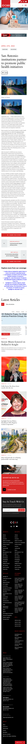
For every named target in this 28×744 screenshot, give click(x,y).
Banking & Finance (7, 589)
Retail (4, 609)
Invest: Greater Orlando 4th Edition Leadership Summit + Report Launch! (19, 580)
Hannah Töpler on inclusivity (18, 645)
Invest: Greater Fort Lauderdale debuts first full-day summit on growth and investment (8, 670)
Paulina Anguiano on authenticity (19, 641)
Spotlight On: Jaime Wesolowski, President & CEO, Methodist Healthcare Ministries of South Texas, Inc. (15, 279)
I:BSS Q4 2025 (18, 624)
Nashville (5, 554)
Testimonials (5, 728)
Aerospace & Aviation (7, 588)
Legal (4, 604)
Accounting (5, 586)
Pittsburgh (5, 561)
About (4, 724)
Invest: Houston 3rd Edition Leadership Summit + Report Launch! (19, 610)
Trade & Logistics (6, 617)
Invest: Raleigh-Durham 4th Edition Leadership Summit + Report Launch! (19, 604)
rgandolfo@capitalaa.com (8, 708)
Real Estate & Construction (5, 607)
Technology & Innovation (8, 613)
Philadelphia (5, 559)
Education (5, 591)
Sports (4, 611)
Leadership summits (7, 578)
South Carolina (6, 567)
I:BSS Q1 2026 (18, 622)
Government (5, 596)
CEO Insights (5, 584)
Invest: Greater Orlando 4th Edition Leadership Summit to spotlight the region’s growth (8, 664)
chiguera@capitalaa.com (8, 699)
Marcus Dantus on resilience (18, 648)
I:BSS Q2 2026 (18, 620)
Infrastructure (6, 600)
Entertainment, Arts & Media (7, 594)
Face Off (4, 580)
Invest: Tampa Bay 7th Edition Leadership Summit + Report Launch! (19, 592)
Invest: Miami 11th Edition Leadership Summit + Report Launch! (18, 586)
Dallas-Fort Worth (6, 540)
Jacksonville (5, 548)
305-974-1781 (6, 700)
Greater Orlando (6, 544)
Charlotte (5, 538)
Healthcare (4, 49)
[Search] (22, 5)
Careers (4, 730)
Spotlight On (5, 576)
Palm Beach (5, 557)
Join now (21, 510)
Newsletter (5, 732)
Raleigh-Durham (6, 563)
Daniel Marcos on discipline (18, 635)
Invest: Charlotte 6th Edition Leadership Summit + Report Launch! (19, 598)
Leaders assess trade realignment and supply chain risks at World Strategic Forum (8, 689)
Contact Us (5, 726)
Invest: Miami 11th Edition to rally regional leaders (7, 659)
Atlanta (4, 535)
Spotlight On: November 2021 (15, 289)
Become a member (7, 734)
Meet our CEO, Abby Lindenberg (9, 736)
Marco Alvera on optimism (18, 638)
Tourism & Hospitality (7, 615)
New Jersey (5, 555)
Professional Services (7, 602)
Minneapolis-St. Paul (7, 552)
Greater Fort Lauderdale (8, 542)
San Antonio (13, 49)
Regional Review (6, 582)
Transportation (6, 619)
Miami (4, 550)
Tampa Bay (5, 569)
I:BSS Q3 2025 (18, 626)
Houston (4, 546)
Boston (4, 536)
